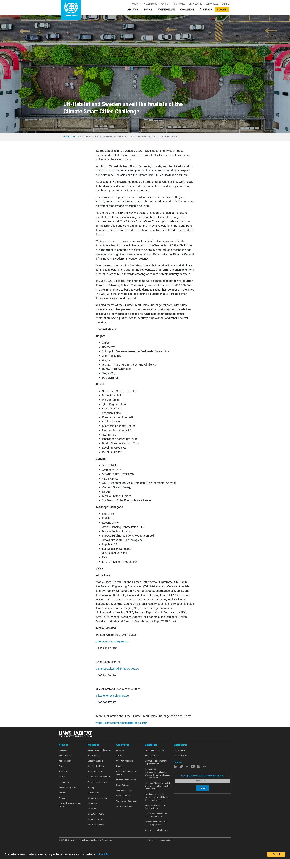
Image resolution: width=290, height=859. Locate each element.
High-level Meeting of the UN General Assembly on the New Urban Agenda (158, 786)
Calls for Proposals (124, 761)
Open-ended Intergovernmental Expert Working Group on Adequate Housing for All (157, 773)
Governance (150, 4)
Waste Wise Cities (124, 790)
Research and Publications (99, 750)
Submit (202, 788)
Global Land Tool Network (99, 777)
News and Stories (181, 755)
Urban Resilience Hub (97, 819)
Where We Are (166, 9)
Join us (62, 777)
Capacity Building (95, 761)
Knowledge (187, 9)
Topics (148, 9)
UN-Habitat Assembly (154, 750)
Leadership (64, 782)
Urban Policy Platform (97, 814)
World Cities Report (96, 824)
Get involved (212, 4)
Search (207, 9)
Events (225, 4)
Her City (91, 787)
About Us (133, 9)
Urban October (122, 785)
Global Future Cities (96, 771)
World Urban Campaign (126, 801)
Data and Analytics (96, 766)
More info (103, 854)
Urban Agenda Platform (98, 798)
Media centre (195, 4)
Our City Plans (93, 793)
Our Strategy (64, 793)
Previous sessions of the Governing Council (155, 823)
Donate (221, 9)
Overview (63, 750)
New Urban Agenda (67, 787)
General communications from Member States (156, 815)
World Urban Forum (124, 806)
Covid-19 (136, 4)
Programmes (178, 4)
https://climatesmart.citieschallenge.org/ (121, 723)
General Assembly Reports (156, 830)
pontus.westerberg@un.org (113, 641)
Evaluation (63, 771)
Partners (62, 798)
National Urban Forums (126, 780)
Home (66, 136)
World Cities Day (123, 795)
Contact (150, 840)
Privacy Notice (165, 840)
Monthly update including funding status (156, 806)
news (76, 136)
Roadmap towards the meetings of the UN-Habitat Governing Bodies (157, 797)
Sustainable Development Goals (70, 804)
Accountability (65, 755)
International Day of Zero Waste (127, 772)
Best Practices (94, 755)
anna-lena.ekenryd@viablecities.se (117, 668)
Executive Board (152, 755)
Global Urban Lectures (97, 782)
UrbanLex (92, 809)
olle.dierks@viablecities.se (112, 695)
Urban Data (92, 803)
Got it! (276, 854)
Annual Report (65, 761)
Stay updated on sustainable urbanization (202, 775)
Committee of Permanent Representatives (156, 762)
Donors (164, 4)
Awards (119, 755)
